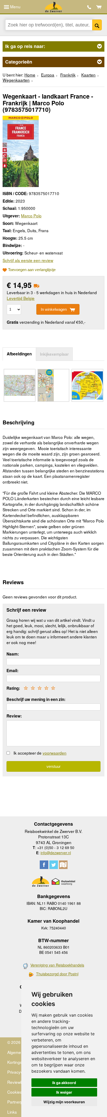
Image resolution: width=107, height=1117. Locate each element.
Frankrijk (68, 75)
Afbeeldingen (19, 354)
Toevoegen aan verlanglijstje (32, 270)
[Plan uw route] (63, 864)
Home (29, 75)
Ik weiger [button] (64, 1092)
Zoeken (97, 24)
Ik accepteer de (40, 753)
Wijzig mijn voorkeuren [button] (64, 1102)
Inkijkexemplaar (54, 354)
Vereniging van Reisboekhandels (57, 965)
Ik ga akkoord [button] (64, 1082)
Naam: (12, 654)
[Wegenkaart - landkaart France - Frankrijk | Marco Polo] (21, 150)
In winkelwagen (54, 309)
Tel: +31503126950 (89, 7)
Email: (12, 670)
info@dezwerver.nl (56, 852)
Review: (14, 716)
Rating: (13, 688)
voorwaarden (54, 753)
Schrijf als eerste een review (28, 260)
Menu (15, 6)
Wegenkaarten (16, 80)
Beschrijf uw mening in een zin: (35, 699)
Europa (47, 75)
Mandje (99, 7)
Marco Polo (31, 215)
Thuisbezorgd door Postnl (57, 973)
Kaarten (88, 75)
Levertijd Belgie (21, 298)
